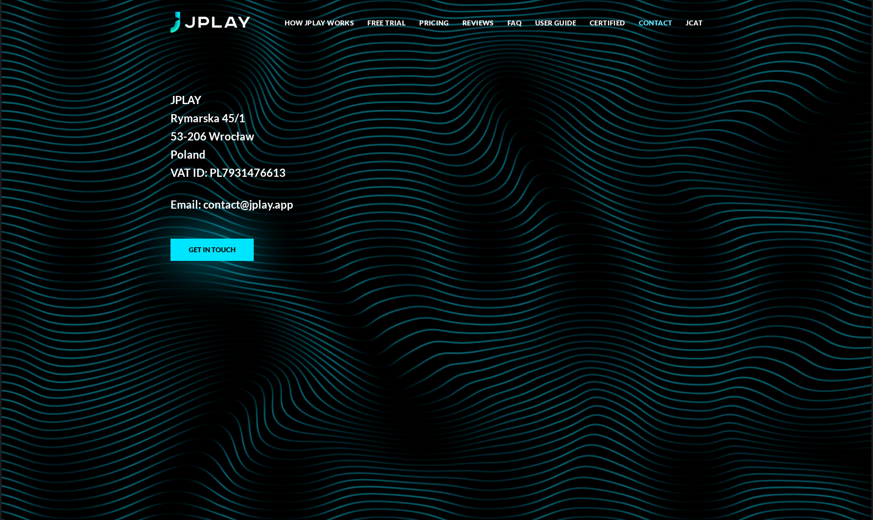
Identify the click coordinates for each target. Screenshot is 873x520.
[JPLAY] (210, 22)
